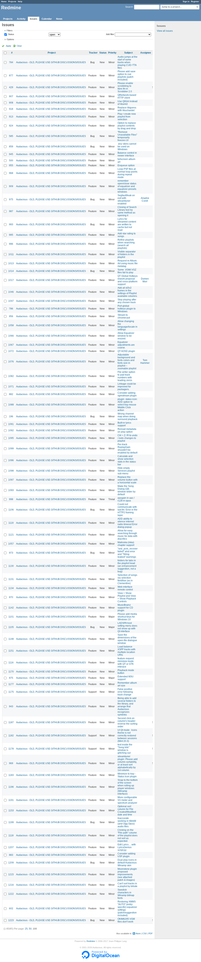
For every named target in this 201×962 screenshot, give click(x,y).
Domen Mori (145, 280)
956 (11, 316)
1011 (11, 254)
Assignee (145, 52)
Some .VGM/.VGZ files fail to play (127, 271)
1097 (11, 479)
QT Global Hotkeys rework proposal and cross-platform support (128, 280)
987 (11, 211)
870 (11, 597)
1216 (11, 885)
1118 (11, 835)
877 (11, 75)
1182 (11, 735)
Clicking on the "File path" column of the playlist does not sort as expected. (127, 835)
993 (11, 224)
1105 (11, 627)
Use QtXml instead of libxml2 (127, 102)
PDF (150, 933)
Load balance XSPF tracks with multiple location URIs (126, 650)
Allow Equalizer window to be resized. (126, 336)
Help (20, 1)
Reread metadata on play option (127, 430)
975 (11, 199)
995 (11, 235)
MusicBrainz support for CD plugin (125, 608)
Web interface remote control (125, 588)
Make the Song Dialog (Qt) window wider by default (126, 490)
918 (11, 109)
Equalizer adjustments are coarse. (126, 345)
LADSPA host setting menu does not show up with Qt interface (127, 627)
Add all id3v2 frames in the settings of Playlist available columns (127, 291)
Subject (128, 52)
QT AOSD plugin (126, 351)
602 (11, 908)
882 (11, 394)
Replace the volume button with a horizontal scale (128, 480)
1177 (11, 684)
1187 (11, 722)
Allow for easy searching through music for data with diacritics (127, 534)
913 (11, 116)
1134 (11, 588)
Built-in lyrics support (124, 424)
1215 (11, 874)
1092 (11, 430)
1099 (11, 448)
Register (195, 1)
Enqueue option (126, 165)
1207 (11, 847)
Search (129, 7)
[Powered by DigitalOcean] (100, 958)
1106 (11, 509)
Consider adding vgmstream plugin (127, 394)
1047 (11, 301)
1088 (11, 404)
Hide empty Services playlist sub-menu (126, 471)
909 (11, 186)
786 (11, 308)
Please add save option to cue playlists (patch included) (126, 75)
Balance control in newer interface (127, 154)
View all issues (165, 31)
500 (11, 160)
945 (11, 154)
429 (11, 87)
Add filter (110, 34)
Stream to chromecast (124, 316)
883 (11, 855)
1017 (11, 280)
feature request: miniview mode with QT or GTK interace (126, 662)
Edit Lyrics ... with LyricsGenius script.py (127, 847)
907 (11, 96)
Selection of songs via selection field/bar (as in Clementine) (127, 579)
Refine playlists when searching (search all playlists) (126, 243)
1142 (11, 607)
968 (11, 173)
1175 (11, 692)
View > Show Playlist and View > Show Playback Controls (127, 597)
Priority (112, 52)
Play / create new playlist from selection (127, 117)
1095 (11, 438)
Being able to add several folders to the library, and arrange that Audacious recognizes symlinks (127, 706)
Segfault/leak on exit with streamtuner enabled (126, 199)
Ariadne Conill (145, 199)
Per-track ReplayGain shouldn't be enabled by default (127, 448)
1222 (11, 894)
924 (11, 125)
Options (10, 39)
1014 (11, 271)
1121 (11, 534)
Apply (8, 46)
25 (26, 928)
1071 (11, 386)
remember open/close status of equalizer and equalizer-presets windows (127, 186)
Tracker (93, 52)
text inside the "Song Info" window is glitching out (125, 748)
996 (11, 244)
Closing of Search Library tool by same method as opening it (127, 211)
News (59, 19)
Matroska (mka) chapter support (126, 544)
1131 (11, 579)
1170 (11, 671)
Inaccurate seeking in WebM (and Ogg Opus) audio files (127, 822)
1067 (11, 344)
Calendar (47, 19)
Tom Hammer (145, 361)
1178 (11, 748)
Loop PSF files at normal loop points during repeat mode (127, 173)
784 (11, 62)
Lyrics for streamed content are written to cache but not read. (127, 224)
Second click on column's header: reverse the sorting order (127, 722)
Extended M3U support (125, 678)
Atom (138, 933)
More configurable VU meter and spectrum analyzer (127, 800)
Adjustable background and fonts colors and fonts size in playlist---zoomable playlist (127, 361)
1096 (11, 460)
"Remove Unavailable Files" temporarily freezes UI (127, 136)
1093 (11, 490)
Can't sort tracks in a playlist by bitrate (127, 885)
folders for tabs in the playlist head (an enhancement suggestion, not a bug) (127, 566)
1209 (11, 862)
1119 (11, 523)
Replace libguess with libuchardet (127, 109)
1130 (11, 566)
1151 (11, 650)
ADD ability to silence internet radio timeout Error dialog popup (127, 522)
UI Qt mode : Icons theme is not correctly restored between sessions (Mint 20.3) (127, 735)
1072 (11, 351)
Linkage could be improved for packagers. (127, 386)
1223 (11, 920)
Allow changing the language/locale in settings (127, 325)
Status (10, 34)
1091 (11, 424)
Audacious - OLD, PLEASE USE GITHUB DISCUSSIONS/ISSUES (51, 62)
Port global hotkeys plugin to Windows (127, 309)
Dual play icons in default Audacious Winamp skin (127, 863)
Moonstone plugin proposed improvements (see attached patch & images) (127, 874)
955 (11, 165)
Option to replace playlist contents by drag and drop (127, 126)
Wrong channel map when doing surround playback (127, 416)
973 (11, 552)
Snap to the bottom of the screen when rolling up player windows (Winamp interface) (128, 787)
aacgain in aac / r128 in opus (126, 499)
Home (4, 1)
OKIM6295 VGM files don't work (126, 920)
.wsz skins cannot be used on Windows (127, 146)
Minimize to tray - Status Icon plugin (127, 775)
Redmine (91, 941)
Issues (33, 19)
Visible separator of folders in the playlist (127, 254)
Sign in (186, 1)
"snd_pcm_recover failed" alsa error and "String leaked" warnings (128, 552)
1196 (11, 787)
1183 (11, 775)
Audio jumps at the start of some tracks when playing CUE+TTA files (127, 62)
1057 (11, 543)
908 (11, 102)
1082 (11, 376)
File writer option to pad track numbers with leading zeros (126, 376)
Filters (10, 30)
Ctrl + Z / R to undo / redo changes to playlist (127, 438)
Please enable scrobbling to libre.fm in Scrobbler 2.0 (125, 87)
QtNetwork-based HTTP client (127, 96)
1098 (11, 470)
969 (11, 763)
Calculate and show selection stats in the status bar (127, 460)
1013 (11, 263)
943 (11, 706)
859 (11, 146)
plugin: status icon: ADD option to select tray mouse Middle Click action (127, 405)
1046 (11, 292)
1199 (11, 822)
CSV (144, 933)
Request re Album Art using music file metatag (128, 263)
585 (11, 136)
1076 (11, 361)
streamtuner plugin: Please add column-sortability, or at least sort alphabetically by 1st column (128, 763)
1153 (11, 810)
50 (30, 928)
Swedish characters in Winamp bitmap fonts (126, 893)
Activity (21, 19)
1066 (11, 335)
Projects (12, 1)
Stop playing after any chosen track (127, 301)
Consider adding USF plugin (126, 855)
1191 (11, 800)
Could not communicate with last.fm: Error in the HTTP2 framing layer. (127, 510)
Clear (19, 46)
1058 (11, 325)
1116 (11, 662)
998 (11, 499)
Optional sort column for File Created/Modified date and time (127, 810)
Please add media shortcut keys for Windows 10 (127, 617)
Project (52, 52)
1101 (11, 616)
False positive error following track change (125, 692)
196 (11, 416)
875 (11, 678)
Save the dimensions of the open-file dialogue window (127, 638)
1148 (11, 639)
